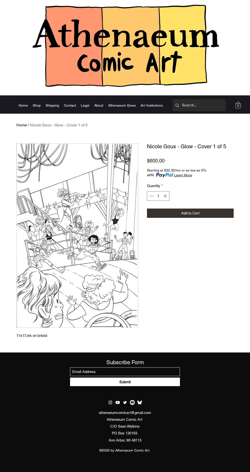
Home (21, 125)
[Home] (125, 46)
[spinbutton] (158, 196)
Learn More (183, 175)
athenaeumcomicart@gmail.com (125, 413)
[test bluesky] (139, 402)
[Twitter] (125, 402)
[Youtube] (117, 402)
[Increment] (165, 196)
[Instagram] (110, 402)
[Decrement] (151, 196)
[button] (238, 105)
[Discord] (132, 402)
